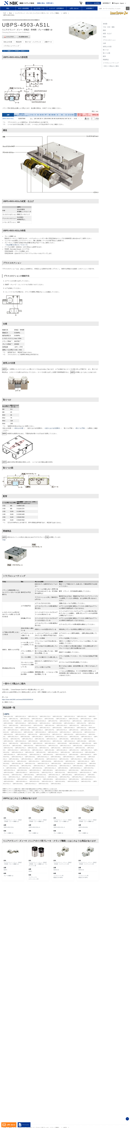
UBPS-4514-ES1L (46, 761)
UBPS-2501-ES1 (57, 716)
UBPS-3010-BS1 (28, 732)
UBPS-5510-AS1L (74, 770)
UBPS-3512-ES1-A (89, 745)
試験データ (48, 42)
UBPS (65, 13)
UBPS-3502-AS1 (39, 739)
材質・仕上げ (107, 33)
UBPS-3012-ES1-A (20, 734)
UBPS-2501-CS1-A (45, 716)
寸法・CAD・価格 (108, 27)
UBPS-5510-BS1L (9, 772)
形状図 (105, 24)
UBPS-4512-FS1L (89, 759)
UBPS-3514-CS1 (44, 748)
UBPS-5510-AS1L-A (86, 770)
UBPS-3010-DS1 (53, 732)
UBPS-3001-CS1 (74, 725)
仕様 (104, 43)
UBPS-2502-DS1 (73, 718)
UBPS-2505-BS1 (8, 723)
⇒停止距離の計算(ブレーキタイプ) (16, 245)
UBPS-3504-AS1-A (69, 741)
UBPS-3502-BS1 (64, 739)
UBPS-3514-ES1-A (68, 748)
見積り (98, 118)
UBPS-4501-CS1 (74, 750)
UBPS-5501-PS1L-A (39, 765)
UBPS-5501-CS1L (30, 763)
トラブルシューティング (11, 46)
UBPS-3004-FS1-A (61, 730)
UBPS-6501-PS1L (65, 777)
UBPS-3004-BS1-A (37, 730)
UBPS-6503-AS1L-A (35, 779)
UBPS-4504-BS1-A (86, 754)
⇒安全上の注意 (18, 428)
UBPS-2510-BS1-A (69, 723)
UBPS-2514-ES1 (38, 725)
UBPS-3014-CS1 (57, 734)
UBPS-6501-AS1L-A (54, 774)
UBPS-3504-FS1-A (25, 743)
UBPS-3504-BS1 (81, 741)
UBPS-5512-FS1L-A (47, 772)
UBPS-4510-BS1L (14, 759)
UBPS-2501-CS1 (32, 716)
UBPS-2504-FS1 (52, 721)
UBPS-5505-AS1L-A (35, 770)
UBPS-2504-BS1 (28, 721)
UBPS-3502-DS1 (8, 741)
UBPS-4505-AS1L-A (43, 757)
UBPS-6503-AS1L (22, 779)
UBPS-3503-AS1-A (45, 741)
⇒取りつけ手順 (80, 428)
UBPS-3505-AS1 (37, 743)
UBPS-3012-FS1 (32, 734)
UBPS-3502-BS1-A (76, 739)
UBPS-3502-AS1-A (51, 739)
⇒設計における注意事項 (52, 428)
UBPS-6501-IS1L (52, 777)
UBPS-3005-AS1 (73, 730)
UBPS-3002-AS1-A (45, 727)
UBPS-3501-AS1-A (13, 736)
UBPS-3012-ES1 (8, 734)
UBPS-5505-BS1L (48, 770)
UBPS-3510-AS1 (86, 743)
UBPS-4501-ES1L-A (17, 752)
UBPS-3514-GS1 (80, 748)
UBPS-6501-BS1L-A (80, 774)
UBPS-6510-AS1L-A (47, 781)
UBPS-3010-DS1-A (65, 732)
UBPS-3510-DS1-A (40, 745)
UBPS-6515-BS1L (56, 783)
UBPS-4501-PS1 (41, 752)
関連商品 (106, 59)
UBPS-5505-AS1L (22, 770)
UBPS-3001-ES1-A (20, 727)
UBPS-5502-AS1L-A (65, 765)
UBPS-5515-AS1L (17, 774)
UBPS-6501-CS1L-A (14, 777)
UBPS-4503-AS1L (8, 118)
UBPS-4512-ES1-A (76, 759)
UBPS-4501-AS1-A (37, 750)
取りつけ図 (106, 53)
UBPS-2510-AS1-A (45, 723)
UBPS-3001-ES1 (8, 727)
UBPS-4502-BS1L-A (9, 754)
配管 (104, 56)
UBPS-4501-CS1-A (86, 750)
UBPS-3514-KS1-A (13, 750)
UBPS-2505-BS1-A (20, 723)
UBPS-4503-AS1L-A (61, 754)
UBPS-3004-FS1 (49, 730)
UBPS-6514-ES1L (18, 783)
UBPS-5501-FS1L (82, 763)
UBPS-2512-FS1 (81, 723)
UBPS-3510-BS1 (17, 745)
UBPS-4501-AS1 (25, 750)
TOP (4, 13)
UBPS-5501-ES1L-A (69, 763)
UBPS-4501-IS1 (29, 752)
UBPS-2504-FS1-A (65, 721)
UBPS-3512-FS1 (8, 748)
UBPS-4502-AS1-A (77, 752)
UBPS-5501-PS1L (26, 765)
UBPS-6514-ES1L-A (30, 783)
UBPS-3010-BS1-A (40, 732)
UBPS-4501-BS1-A (61, 750)
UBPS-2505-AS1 (77, 721)
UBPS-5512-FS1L (34, 772)
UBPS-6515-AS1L (44, 783)
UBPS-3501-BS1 (25, 736)
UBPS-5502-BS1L (78, 765)
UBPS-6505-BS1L (9, 781)
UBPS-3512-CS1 (53, 745)
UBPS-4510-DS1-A (51, 759)
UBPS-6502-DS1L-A (9, 779)
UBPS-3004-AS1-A (13, 730)
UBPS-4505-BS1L (56, 757)
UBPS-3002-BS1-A (69, 727)
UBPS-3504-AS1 (57, 741)
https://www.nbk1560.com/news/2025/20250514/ (17, 699)
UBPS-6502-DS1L (91, 777)
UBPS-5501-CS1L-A (43, 763)
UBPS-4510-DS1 (39, 759)
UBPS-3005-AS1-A (86, 730)
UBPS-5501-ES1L (56, 763)
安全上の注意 (8, 42)
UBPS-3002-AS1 (32, 727)
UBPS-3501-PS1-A (27, 739)
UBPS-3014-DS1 (68, 734)
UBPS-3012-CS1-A (89, 732)
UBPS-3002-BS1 (57, 727)
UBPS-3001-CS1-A (86, 725)
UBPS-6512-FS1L (86, 781)
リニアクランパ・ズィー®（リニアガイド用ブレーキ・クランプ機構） (37, 13)
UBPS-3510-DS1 (28, 745)
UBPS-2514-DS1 (13, 725)
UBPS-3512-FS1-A (20, 748)
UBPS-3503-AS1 (33, 741)
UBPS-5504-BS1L (63, 768)
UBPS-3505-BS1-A (74, 743)
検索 (127, 8)
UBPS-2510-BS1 (57, 723)
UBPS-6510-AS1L (34, 781)
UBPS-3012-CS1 (77, 732)
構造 (104, 30)
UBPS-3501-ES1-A (86, 736)
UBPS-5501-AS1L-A (83, 761)
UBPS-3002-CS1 (81, 727)
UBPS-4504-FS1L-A (17, 757)
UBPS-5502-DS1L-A (24, 768)
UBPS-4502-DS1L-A (35, 754)
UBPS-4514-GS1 (58, 761)
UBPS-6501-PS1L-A (77, 777)
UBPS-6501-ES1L (27, 777)
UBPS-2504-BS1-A (40, 721)
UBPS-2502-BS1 (49, 718)
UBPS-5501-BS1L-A (17, 763)
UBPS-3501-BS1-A (37, 736)
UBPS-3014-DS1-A (81, 734)
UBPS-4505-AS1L (30, 757)
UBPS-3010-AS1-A (16, 732)
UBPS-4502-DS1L (22, 754)
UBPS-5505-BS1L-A (60, 770)
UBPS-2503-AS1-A (16, 721)
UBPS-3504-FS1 (13, 743)
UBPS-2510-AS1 (32, 723)
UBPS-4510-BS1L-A (26, 759)
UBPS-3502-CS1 (88, 739)
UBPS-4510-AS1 (81, 757)
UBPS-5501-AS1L (70, 761)
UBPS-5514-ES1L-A (85, 772)
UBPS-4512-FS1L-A (9, 761)
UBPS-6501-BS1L (67, 774)
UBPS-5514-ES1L (72, 772)
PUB (4, 540)
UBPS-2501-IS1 (13, 718)
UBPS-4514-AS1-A (34, 761)
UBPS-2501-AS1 (8, 716)
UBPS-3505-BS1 (62, 743)
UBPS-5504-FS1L (89, 768)
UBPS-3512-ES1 (77, 745)
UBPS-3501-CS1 (49, 736)
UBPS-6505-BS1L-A (21, 781)
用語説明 (19, 42)
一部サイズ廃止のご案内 (111, 66)
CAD (87, 118)
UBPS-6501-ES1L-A (40, 777)
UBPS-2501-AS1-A (20, 716)
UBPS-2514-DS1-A (26, 725)
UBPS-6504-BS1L (48, 779)
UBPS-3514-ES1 (55, 748)
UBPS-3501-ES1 (74, 736)
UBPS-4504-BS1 (73, 754)
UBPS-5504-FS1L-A (9, 770)
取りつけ (106, 50)
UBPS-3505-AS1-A (50, 743)
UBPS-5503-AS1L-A (50, 768)
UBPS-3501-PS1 (15, 739)
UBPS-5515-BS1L (29, 774)
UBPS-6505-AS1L (74, 779)
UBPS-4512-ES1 (64, 759)
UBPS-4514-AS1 (21, 761)
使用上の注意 (107, 46)
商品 (10, 13)
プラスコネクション (109, 40)
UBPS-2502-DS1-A (86, 718)
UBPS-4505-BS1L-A (68, 757)
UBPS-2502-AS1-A (37, 718)
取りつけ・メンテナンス (33, 42)
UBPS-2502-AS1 (24, 718)
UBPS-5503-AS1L (37, 768)
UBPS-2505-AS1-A (89, 721)
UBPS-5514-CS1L (60, 772)
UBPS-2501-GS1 (81, 716)
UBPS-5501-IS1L (14, 765)
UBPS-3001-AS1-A (62, 725)
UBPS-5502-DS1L (11, 768)
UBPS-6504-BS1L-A (61, 779)
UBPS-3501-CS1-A (62, 736)
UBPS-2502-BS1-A (61, 718)
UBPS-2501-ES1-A (69, 716)
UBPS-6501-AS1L (41, 774)
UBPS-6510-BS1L (60, 781)
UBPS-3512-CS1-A (65, 745)
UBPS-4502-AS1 (65, 752)
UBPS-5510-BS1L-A (21, 772)
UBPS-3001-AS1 (49, 725)
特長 (104, 37)
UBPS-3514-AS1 (32, 748)
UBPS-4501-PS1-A (53, 752)
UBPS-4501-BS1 (49, 750)
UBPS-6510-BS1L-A (73, 781)
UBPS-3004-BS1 (25, 730)
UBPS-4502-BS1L (90, 752)
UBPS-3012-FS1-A (45, 734)
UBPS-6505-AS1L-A (86, 779)
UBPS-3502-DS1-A (20, 741)
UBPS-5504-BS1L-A (76, 768)
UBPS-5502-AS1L (52, 765)
